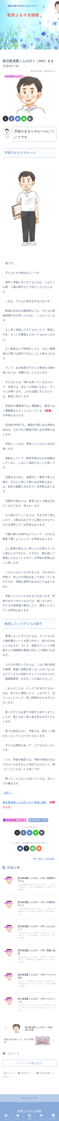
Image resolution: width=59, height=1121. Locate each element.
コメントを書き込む (29, 1063)
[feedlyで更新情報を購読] (33, 848)
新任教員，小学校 (39, 820)
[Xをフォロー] (26, 848)
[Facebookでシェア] (11, 118)
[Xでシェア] (5, 118)
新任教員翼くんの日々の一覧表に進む (25, 802)
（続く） (8, 792)
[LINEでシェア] (24, 118)
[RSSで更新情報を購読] (39, 848)
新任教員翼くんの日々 (16, 820)
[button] (30, 118)
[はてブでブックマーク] (18, 118)
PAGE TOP (31, 1098)
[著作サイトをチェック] (20, 848)
